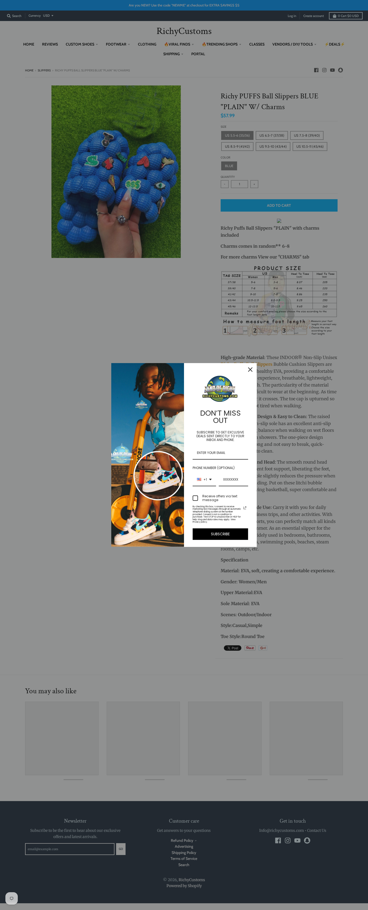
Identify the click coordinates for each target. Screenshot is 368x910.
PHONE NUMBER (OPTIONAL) (214, 468)
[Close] (250, 369)
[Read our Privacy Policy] (245, 508)
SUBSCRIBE (220, 534)
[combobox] (204, 479)
